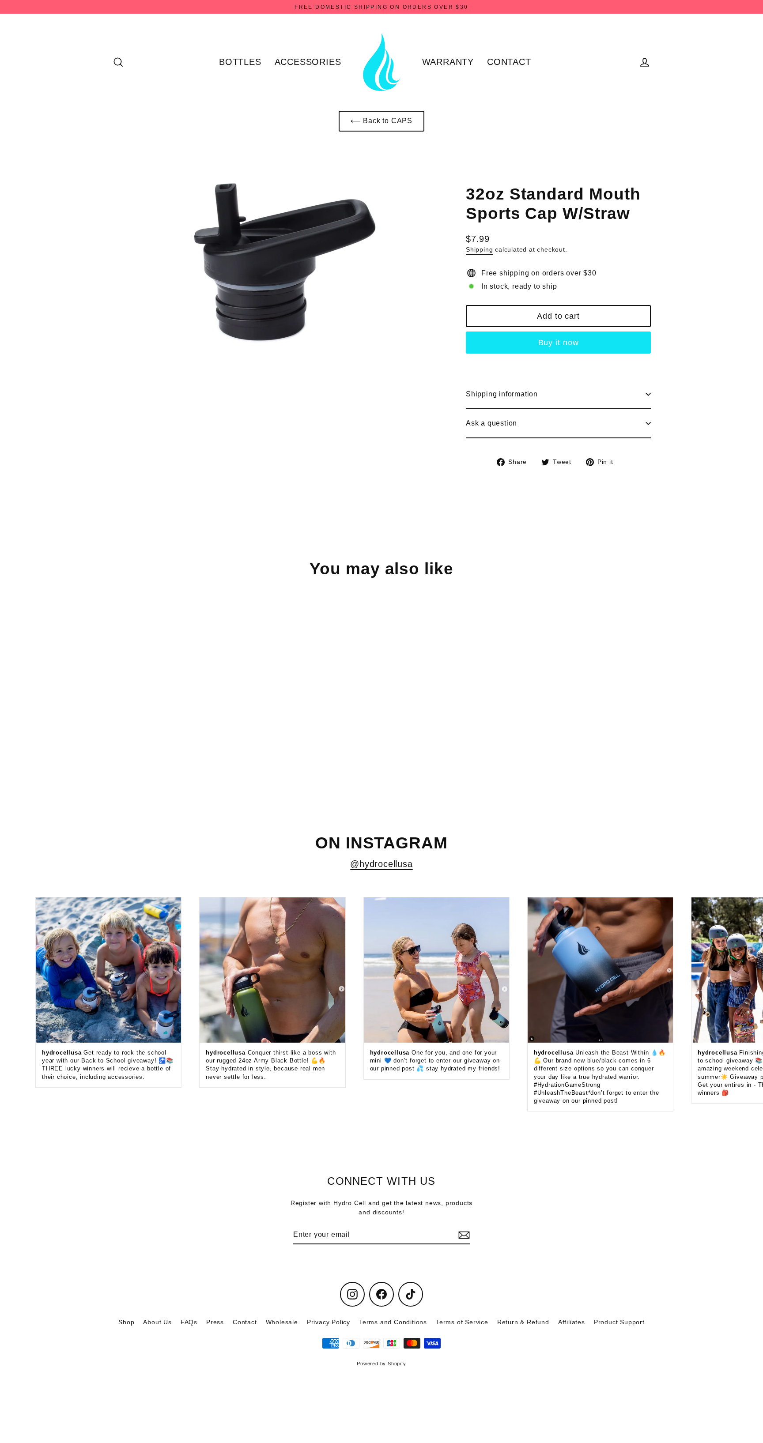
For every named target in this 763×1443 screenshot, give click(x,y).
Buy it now (558, 342)
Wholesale (282, 1322)
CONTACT (509, 62)
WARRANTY (448, 62)
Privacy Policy (328, 1322)
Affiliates (571, 1322)
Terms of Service (462, 1322)
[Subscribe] (463, 1235)
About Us (157, 1322)
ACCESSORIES (308, 62)
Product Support (619, 1322)
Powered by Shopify (381, 1363)
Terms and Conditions (393, 1322)
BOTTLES (240, 62)
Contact (245, 1322)
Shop (126, 1322)
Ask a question (491, 423)
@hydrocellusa (381, 864)
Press (215, 1322)
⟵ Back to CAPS (381, 120)
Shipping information (502, 394)
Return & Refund (523, 1322)
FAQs (189, 1322)
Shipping (479, 249)
